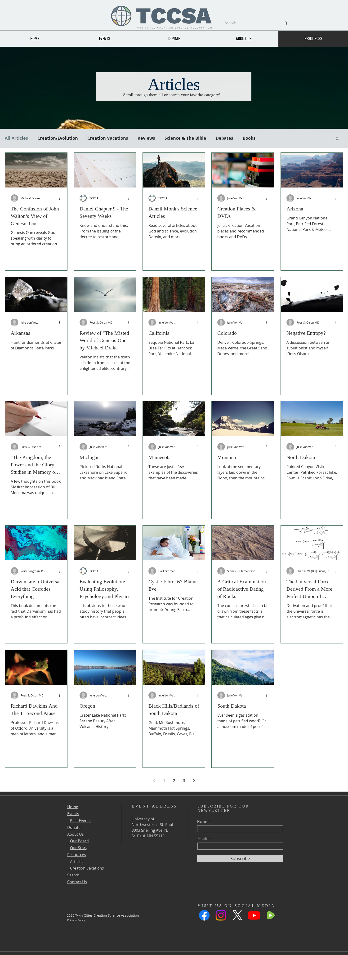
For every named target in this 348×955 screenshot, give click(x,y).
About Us (75, 834)
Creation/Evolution (57, 138)
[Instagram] (221, 915)
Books (249, 138)
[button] (337, 138)
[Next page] (194, 780)
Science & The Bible (185, 138)
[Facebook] (204, 915)
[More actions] (61, 198)
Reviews (146, 138)
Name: (202, 821)
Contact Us (77, 881)
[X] (237, 915)
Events (73, 813)
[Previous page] (154, 780)
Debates (224, 138)
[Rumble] (270, 915)
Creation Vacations (107, 138)
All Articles (16, 138)
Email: (202, 838)
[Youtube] (254, 915)
